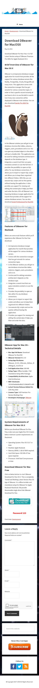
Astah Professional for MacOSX (22, 202)
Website (7, 591)
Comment (8, 540)
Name (7, 570)
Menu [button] (21, 24)
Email (7, 581)
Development (14, 31)
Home (7, 31)
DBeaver (28, 398)
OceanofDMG (19, 11)
